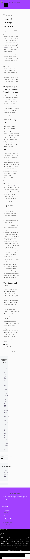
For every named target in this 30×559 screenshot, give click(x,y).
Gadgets (7, 344)
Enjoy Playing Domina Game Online (6, 445)
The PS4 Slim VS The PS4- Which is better (5, 431)
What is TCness (15, 493)
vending (14, 185)
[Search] (2, 458)
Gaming (6, 472)
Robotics (6, 474)
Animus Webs (17, 555)
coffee (5, 47)
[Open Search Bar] (2, 5)
